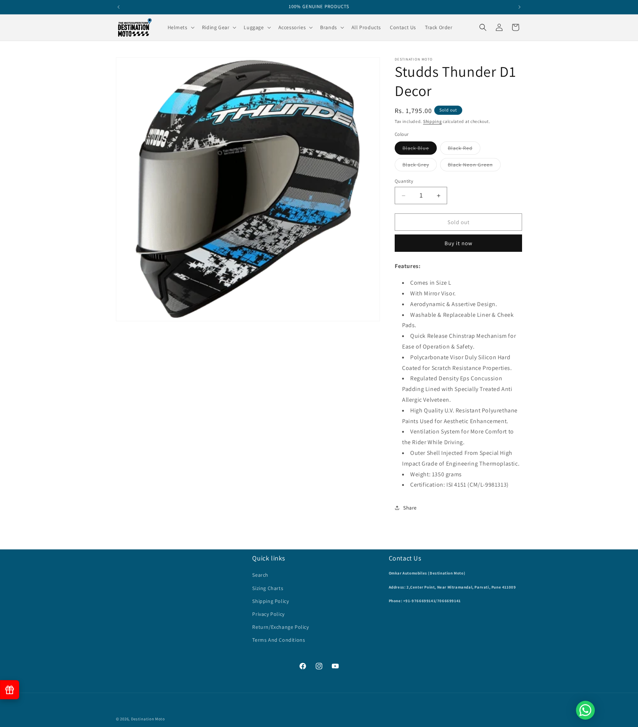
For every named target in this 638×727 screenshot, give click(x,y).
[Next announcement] (519, 7)
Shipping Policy (270, 601)
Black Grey (419, 166)
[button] (180, 27)
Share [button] (410, 507)
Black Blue (419, 149)
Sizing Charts (267, 588)
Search (260, 575)
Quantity (404, 181)
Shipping (432, 121)
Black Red (464, 149)
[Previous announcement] (118, 7)
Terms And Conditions (278, 640)
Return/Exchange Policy (280, 627)
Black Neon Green (474, 166)
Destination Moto (148, 718)
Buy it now (459, 243)
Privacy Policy (268, 614)
